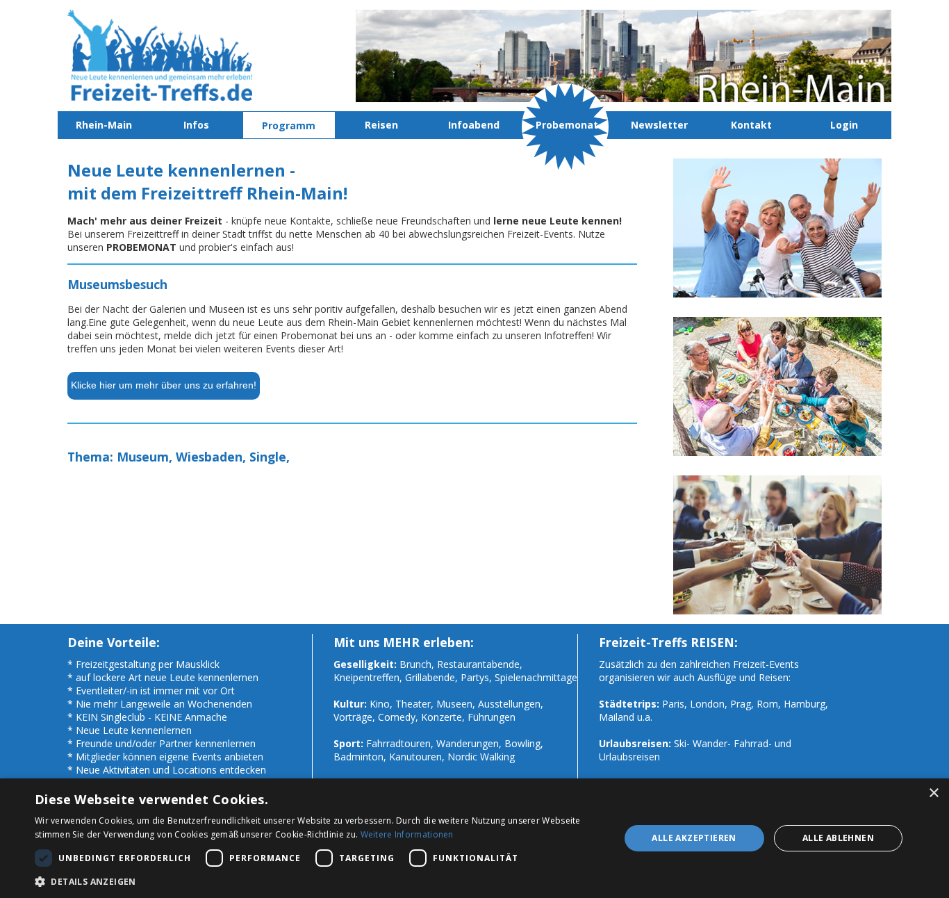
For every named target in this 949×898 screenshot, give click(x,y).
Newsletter (659, 124)
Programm (288, 125)
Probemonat (567, 124)
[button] (318, 881)
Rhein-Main (104, 124)
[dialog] (474, 838)
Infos (196, 124)
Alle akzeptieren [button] (694, 838)
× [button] (933, 793)
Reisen (381, 124)
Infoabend (474, 124)
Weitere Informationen (407, 834)
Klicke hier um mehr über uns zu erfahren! (163, 385)
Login (844, 124)
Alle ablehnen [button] (838, 838)
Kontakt (751, 124)
